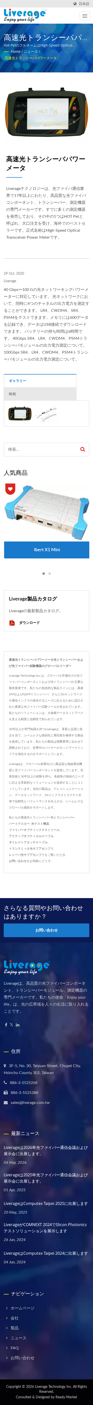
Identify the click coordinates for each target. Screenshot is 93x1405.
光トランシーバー (62, 817)
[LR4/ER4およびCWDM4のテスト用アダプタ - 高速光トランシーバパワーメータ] (46, 413)
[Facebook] (6, 1025)
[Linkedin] (17, 1025)
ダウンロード (29, 622)
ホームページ (22, 1308)
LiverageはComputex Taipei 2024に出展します (46, 1253)
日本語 (84, 4)
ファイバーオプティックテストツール (34, 829)
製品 (15, 1328)
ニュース (31, 52)
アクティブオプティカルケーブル (31, 836)
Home (15, 52)
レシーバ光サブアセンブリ (27, 854)
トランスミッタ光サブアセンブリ (31, 848)
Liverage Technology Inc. (53, 1387)
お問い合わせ (18, 861)
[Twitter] (11, 1025)
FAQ (15, 1348)
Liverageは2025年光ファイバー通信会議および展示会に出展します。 (46, 1178)
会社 (15, 1318)
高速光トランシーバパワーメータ (31, 58)
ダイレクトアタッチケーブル (28, 842)
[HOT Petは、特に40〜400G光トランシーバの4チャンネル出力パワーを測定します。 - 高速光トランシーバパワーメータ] (20, 413)
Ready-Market (66, 1397)
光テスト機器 (40, 823)
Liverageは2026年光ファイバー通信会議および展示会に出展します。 (46, 1150)
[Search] (82, 449)
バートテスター (19, 823)
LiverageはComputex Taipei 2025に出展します (46, 1203)
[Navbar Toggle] (85, 16)
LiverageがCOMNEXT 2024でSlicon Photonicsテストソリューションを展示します (45, 1228)
